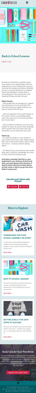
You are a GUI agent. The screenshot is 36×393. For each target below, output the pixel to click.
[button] (27, 2)
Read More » (8, 252)
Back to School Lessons (16, 279)
